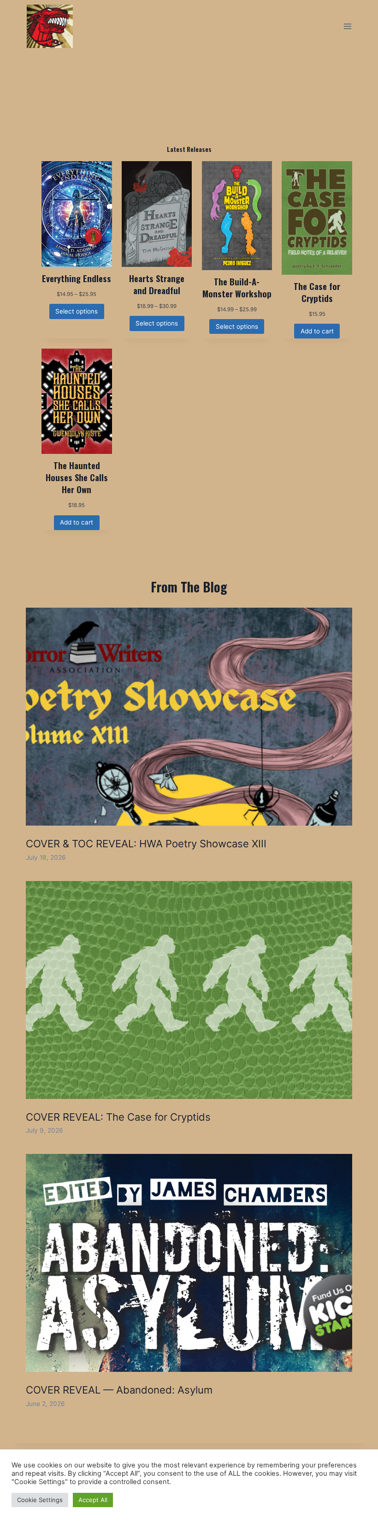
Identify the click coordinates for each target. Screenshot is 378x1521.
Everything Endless (76, 278)
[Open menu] (347, 26)
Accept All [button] (92, 1499)
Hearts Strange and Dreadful (156, 284)
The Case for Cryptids (317, 292)
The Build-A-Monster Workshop (237, 288)
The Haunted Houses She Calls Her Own (77, 477)
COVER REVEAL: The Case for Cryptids (118, 1117)
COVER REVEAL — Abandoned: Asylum (119, 1390)
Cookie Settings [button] (40, 1499)
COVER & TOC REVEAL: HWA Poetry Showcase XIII (146, 844)
